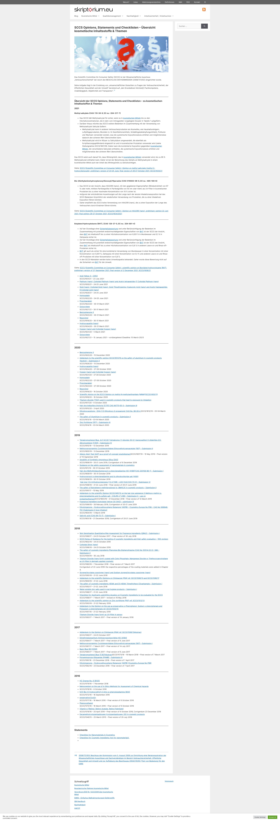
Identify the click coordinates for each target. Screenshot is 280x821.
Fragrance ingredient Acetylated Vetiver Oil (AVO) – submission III (107, 502)
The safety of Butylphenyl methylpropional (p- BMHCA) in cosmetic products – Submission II (118, 488)
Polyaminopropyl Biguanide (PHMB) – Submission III (101, 657)
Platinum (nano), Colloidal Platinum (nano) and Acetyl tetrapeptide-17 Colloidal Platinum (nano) (119, 281)
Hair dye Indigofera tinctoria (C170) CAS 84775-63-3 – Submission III (108, 405)
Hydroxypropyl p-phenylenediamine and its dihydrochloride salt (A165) (109, 476)
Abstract (127, 454)
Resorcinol (84, 318)
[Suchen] (204, 26)
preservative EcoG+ (88, 698)
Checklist (83, 735)
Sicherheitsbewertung (109, 229)
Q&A (180, 2)
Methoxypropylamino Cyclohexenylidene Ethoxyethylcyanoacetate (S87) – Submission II (116, 448)
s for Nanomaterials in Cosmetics (101, 735)
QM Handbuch (79, 801)
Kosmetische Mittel (89, 16)
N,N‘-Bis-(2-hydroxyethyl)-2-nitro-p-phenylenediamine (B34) (105, 692)
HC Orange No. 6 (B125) (90, 681)
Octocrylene (85, 307)
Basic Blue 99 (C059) (88, 649)
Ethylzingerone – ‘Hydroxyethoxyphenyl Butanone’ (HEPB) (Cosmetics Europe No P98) (115, 663)
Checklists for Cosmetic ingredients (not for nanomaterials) (105, 738)
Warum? (126, 2)
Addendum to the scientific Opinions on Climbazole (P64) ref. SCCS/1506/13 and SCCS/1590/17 (119, 578)
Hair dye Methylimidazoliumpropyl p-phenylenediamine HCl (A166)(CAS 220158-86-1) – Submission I (121, 471)
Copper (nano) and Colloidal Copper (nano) (98, 329)
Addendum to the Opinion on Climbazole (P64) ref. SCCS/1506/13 (107, 632)
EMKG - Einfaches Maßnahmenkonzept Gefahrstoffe (94, 798)
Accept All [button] (272, 817)
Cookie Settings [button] (260, 817)
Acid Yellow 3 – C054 (89, 276)
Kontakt (197, 2)
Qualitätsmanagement (112, 16)
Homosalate (85, 295)
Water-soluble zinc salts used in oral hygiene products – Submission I (108, 589)
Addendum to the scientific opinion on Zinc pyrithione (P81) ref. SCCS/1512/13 (112, 600)
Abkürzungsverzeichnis (151, 2)
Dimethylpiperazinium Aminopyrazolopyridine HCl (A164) (103, 638)
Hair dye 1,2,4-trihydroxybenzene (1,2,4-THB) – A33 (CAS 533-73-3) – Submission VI (115, 482)
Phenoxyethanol (86, 703)
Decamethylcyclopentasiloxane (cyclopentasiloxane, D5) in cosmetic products (112, 714)
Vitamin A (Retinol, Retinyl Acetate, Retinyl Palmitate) (102, 709)
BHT (141, 231)
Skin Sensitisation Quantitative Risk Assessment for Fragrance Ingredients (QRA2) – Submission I (120, 533)
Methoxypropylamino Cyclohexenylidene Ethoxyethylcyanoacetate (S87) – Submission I (116, 643)
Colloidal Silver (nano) (89, 544)
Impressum (169, 781)
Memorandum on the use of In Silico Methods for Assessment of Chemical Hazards (114, 686)
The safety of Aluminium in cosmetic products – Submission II (105, 417)
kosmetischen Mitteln (132, 118)
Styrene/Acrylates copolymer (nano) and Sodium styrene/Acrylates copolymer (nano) (115, 572)
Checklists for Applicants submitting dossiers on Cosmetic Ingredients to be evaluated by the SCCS (121, 595)
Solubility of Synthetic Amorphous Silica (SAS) (99, 460)
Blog (76, 16)
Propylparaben (86, 301)
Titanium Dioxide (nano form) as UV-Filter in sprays (101, 614)
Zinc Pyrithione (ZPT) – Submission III (95, 422)
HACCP (77, 808)
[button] (114, 91)
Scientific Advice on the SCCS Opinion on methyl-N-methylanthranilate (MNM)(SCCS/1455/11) (119, 394)
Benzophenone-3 (87, 312)
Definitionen (169, 2)
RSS (188, 2)
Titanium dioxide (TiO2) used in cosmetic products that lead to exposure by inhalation (115, 400)
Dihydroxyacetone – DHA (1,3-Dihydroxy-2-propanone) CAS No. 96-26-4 (110, 411)
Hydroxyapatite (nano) (89, 323)
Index (136, 2)
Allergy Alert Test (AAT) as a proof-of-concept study (101, 454)
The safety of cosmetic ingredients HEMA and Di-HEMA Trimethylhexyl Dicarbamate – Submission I (121, 584)
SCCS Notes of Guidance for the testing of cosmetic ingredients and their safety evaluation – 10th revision (124, 539)
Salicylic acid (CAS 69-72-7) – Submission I (98, 516)
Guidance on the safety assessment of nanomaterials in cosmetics (107, 465)
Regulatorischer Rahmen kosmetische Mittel (91, 788)
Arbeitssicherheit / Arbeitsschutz (157, 16)
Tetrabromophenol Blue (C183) (92, 655)
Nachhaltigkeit (133, 16)
